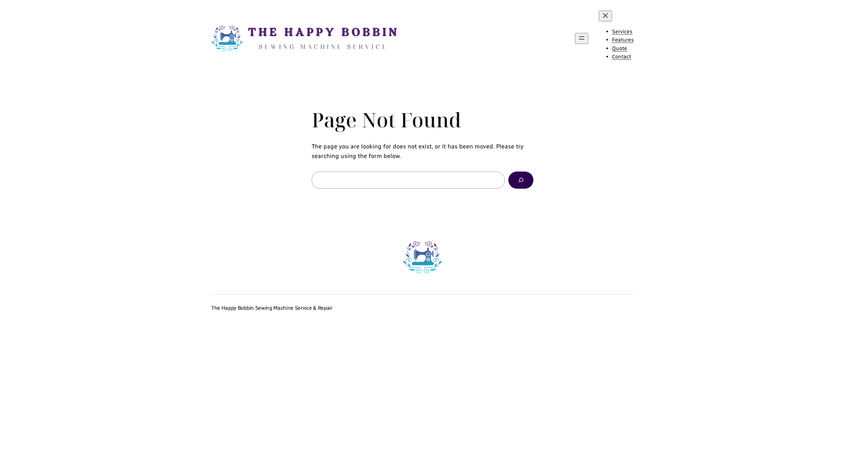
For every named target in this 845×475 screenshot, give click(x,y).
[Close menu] (605, 16)
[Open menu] (581, 38)
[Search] (520, 180)
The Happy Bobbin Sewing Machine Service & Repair (272, 308)
